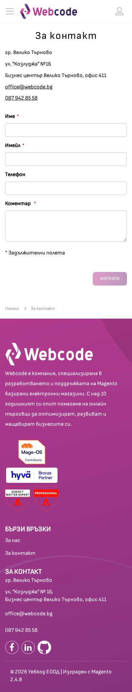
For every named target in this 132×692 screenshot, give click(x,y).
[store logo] (49, 11)
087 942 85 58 (21, 98)
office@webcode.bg (28, 87)
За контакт (20, 553)
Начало (12, 308)
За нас (12, 540)
